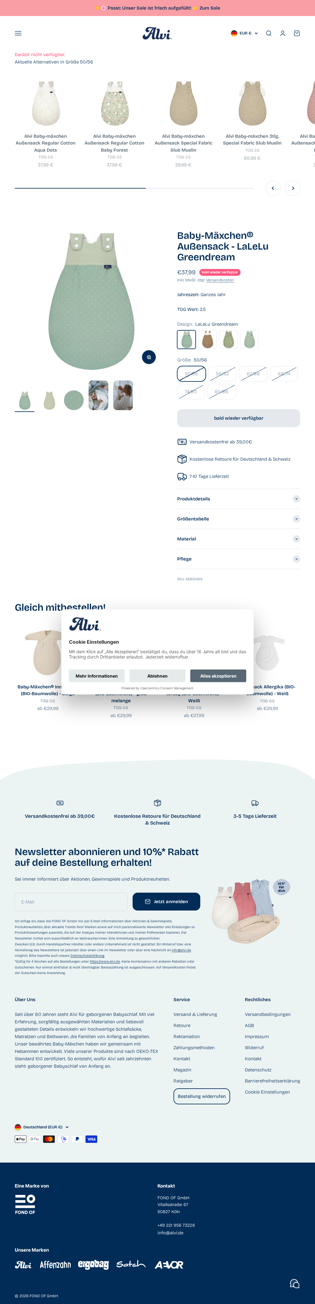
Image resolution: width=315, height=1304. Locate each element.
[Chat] (294, 1283)
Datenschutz (258, 1070)
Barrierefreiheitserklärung (272, 1081)
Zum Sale (210, 8)
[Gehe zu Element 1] (24, 401)
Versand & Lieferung (195, 1014)
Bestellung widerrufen (202, 1096)
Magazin (182, 1070)
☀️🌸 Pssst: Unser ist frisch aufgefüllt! (146, 8)
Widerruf (254, 1047)
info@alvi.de (181, 950)
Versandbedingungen (268, 1014)
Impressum (257, 1036)
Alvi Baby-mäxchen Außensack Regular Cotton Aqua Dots (45, 143)
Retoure (181, 1025)
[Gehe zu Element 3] (74, 401)
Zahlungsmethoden (194, 1047)
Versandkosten (220, 280)
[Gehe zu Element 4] (98, 396)
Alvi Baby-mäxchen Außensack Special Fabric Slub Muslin (183, 143)
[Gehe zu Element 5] (123, 396)
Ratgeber (183, 1081)
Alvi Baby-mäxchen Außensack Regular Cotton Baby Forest (114, 143)
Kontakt (181, 1059)
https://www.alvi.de (105, 962)
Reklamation (186, 1036)
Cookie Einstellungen (267, 1092)
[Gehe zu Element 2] (49, 401)
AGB (249, 1025)
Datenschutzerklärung (87, 956)
